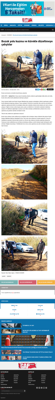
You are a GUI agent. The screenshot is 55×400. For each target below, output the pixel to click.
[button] (54, 25)
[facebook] (36, 89)
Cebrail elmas (4, 384)
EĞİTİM (20, 25)
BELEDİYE (41, 25)
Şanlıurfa (9, 276)
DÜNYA (6, 25)
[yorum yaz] (45, 89)
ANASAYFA (13, 25)
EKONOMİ (26, 25)
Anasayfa (3, 35)
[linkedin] (40, 89)
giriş (13, 292)
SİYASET (16, 380)
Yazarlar (16, 382)
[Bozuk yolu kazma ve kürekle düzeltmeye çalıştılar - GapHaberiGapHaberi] (27, 20)
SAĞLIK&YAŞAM (4, 380)
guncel (3, 276)
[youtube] (44, 388)
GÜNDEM (34, 25)
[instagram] (41, 388)
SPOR (2, 382)
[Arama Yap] (52, 29)
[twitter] (38, 89)
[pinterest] (42, 89)
